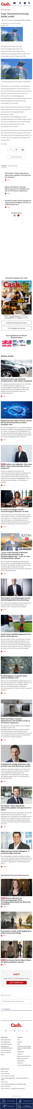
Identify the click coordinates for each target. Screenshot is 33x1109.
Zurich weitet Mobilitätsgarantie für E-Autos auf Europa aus (16, 635)
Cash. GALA (4, 1082)
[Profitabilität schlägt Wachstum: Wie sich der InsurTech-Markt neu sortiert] (16, 753)
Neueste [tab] (4, 166)
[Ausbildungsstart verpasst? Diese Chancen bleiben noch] (16, 665)
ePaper (19, 1042)
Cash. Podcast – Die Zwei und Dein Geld (13, 1088)
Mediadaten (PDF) (22, 1058)
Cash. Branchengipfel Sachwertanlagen (13, 1084)
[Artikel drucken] (16, 150)
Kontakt (20, 1054)
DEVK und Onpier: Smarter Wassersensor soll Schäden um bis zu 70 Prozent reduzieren (17, 189)
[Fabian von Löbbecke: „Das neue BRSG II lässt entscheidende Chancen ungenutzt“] (16, 453)
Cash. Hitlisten (5, 1086)
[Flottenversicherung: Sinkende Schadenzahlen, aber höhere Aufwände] (16, 368)
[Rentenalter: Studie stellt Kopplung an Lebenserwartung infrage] (16, 920)
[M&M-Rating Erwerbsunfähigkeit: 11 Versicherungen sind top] (16, 840)
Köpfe (2, 1055)
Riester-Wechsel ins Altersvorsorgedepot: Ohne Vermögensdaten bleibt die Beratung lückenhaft (15, 901)
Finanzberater (5, 1042)
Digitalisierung (5, 1050)
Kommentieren (16, 157)
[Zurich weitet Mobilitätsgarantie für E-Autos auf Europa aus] (16, 623)
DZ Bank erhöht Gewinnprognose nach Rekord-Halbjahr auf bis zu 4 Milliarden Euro (18, 202)
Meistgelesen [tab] (12, 166)
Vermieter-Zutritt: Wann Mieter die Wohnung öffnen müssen (16, 961)
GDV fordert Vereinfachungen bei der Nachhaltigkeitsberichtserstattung (15, 599)
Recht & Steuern (6, 1052)
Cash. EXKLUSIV (5, 1073)
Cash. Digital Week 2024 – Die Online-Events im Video (14, 1078)
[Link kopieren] (10, 150)
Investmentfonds (6, 1044)
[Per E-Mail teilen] (22, 150)
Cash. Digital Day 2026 (7, 1076)
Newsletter (20, 1061)
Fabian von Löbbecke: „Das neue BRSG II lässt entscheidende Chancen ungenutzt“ (16, 466)
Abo (18, 1040)
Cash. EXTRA (4, 1071)
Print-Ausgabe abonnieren (16, 328)
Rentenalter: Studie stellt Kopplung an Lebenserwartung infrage (16, 932)
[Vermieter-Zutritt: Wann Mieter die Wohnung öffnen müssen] (16, 949)
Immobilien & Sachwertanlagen (6, 1047)
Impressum (20, 1052)
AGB (18, 1044)
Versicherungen (6, 1040)
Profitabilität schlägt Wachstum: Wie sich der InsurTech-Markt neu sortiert (16, 765)
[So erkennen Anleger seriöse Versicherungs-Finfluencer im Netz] (16, 499)
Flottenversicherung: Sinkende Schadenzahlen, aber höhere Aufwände (16, 380)
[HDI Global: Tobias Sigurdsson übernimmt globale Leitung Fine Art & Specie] (16, 795)
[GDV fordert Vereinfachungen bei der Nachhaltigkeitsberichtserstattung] (16, 587)
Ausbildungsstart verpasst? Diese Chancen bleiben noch (14, 677)
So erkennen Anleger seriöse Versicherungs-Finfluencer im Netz (15, 510)
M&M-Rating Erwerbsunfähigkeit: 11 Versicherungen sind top (15, 852)
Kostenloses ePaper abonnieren (16, 323)
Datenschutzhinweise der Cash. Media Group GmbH (24, 1048)
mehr (8, 180)
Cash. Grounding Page (24, 1065)
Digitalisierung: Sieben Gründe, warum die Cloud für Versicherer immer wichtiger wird (16, 423)
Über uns (20, 1063)
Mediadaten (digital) (23, 1056)
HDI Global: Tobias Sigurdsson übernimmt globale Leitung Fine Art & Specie (18, 175)
